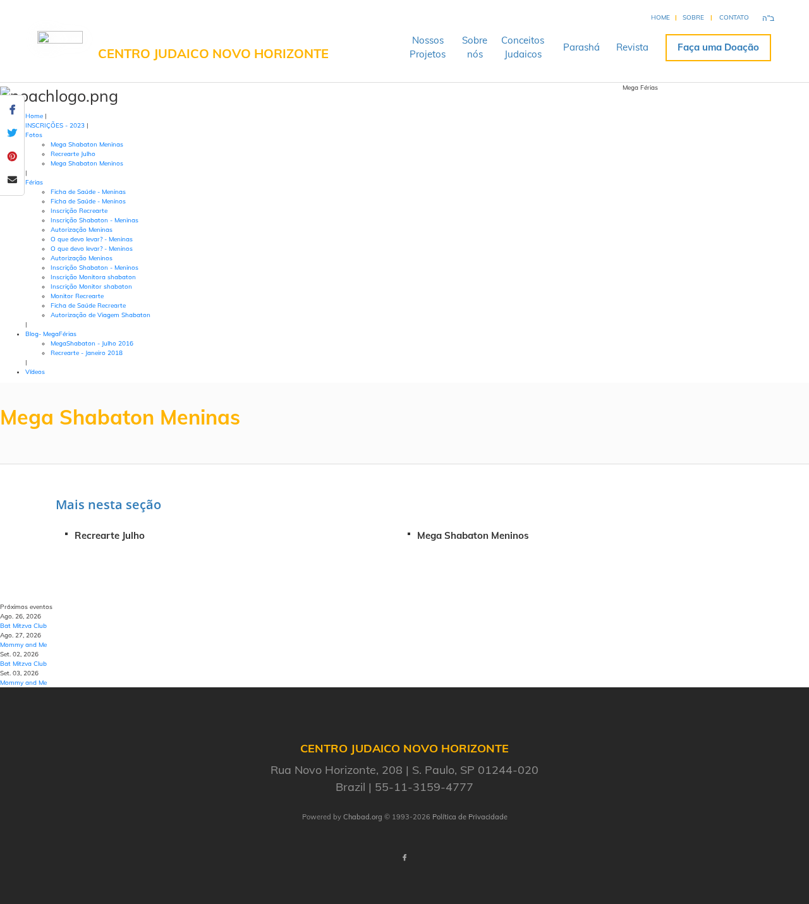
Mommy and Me (23, 645)
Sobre (693, 17)
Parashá (581, 47)
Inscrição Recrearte (79, 211)
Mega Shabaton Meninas (87, 144)
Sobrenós (474, 47)
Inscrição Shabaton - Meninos (94, 267)
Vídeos (35, 372)
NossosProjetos (428, 47)
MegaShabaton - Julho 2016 (92, 343)
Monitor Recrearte (77, 296)
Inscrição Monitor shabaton (91, 286)
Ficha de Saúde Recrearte (88, 305)
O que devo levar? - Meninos (92, 248)
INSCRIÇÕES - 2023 (55, 125)
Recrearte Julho (73, 154)
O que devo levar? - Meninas (92, 239)
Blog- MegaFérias (50, 334)
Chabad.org (362, 816)
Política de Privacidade (470, 816)
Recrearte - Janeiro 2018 (87, 353)
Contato (734, 17)
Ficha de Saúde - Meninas (88, 192)
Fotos (33, 135)
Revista (632, 47)
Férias (34, 182)
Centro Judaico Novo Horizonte (213, 53)
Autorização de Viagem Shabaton (100, 315)
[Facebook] (404, 859)
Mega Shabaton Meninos (87, 163)
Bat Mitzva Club (23, 626)
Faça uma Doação (718, 47)
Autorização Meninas (82, 230)
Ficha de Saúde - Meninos (88, 201)
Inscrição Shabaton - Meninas (94, 220)
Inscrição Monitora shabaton (93, 277)
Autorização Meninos (82, 258)
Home (660, 17)
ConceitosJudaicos (522, 47)
